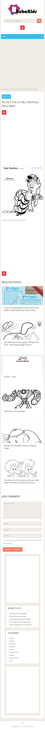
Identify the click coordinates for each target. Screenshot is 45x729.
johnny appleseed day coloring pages (20, 619)
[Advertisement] (22, 64)
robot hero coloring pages (14, 411)
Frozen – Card (10, 377)
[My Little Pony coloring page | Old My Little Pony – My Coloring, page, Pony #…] (22, 330)
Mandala (12, 655)
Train (11, 661)
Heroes (12, 649)
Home (3, 89)
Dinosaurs (12, 644)
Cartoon (7, 96)
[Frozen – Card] (22, 364)
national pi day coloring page (18, 616)
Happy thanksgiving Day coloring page (20, 625)
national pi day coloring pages (18, 613)
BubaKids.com (16, 726)
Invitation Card (14, 652)
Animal (12, 638)
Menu (4, 36)
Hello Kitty (12, 647)
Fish (7, 89)
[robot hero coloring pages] (22, 399)
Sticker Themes (14, 658)
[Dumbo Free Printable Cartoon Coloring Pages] (22, 433)
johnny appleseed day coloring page (20, 622)
